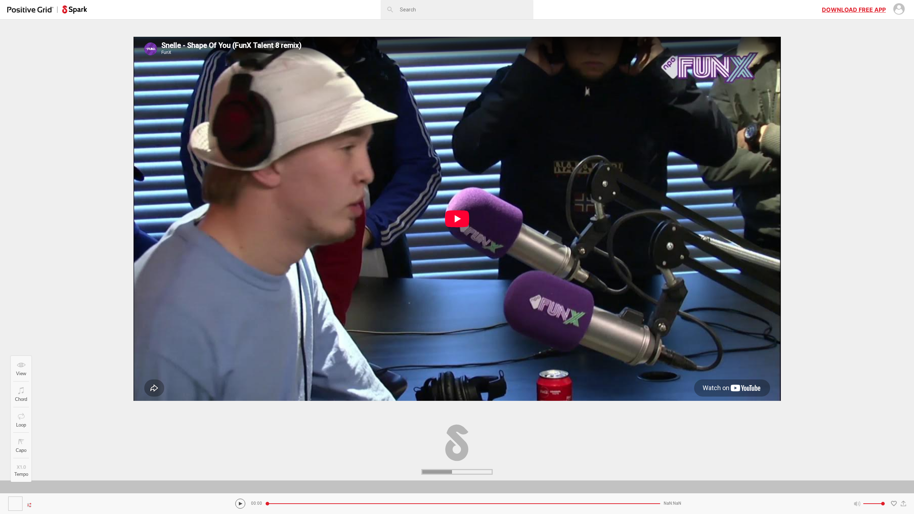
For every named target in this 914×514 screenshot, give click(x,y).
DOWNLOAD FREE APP (854, 9)
